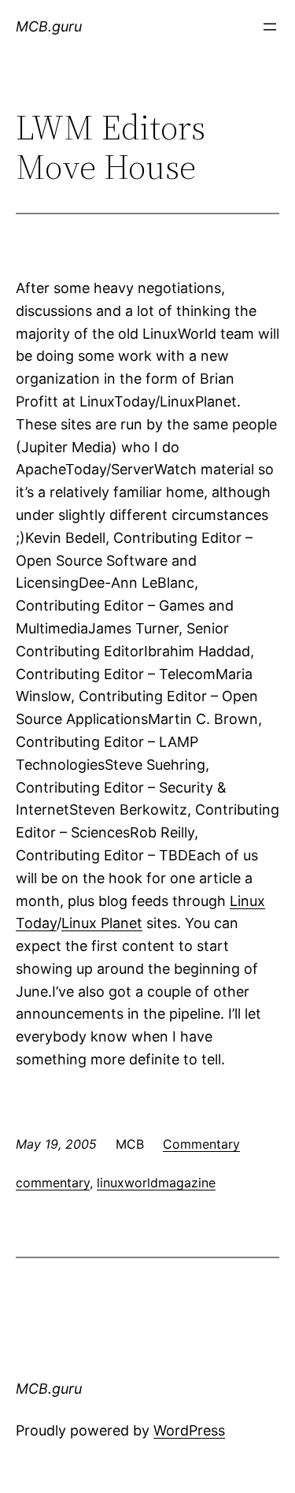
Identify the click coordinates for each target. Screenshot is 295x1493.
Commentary (201, 1144)
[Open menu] (269, 26)
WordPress (189, 1430)
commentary (53, 1182)
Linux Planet (101, 923)
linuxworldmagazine (156, 1182)
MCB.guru (49, 26)
